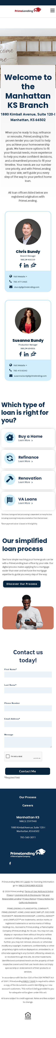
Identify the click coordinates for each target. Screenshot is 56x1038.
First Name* (10, 669)
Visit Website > (20, 276)
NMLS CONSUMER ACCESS (31, 885)
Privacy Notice (29, 898)
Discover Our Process (22, 584)
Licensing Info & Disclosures (28, 895)
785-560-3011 (28, 837)
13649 (26, 881)
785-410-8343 (20, 370)
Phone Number (12, 703)
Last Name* (10, 685)
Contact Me (27, 771)
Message (8, 734)
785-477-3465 (20, 281)
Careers (27, 805)
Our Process (27, 797)
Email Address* (12, 718)
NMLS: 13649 (29, 981)
